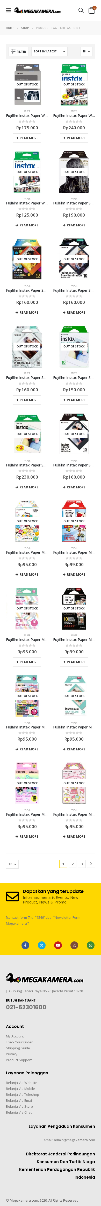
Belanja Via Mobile (20, 1088)
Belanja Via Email (19, 1100)
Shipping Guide (18, 1048)
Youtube (58, 945)
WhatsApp (91, 945)
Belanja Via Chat (19, 1112)
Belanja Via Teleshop (22, 1094)
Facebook (25, 945)
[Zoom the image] (45, 976)
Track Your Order (19, 1042)
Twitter (42, 945)
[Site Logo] (37, 10)
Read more (29, 138)
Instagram (74, 945)
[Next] (91, 864)
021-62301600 (26, 1007)
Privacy (11, 1054)
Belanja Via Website (21, 1082)
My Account (15, 1036)
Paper (27, 111)
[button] (10, 10)
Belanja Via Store (19, 1106)
